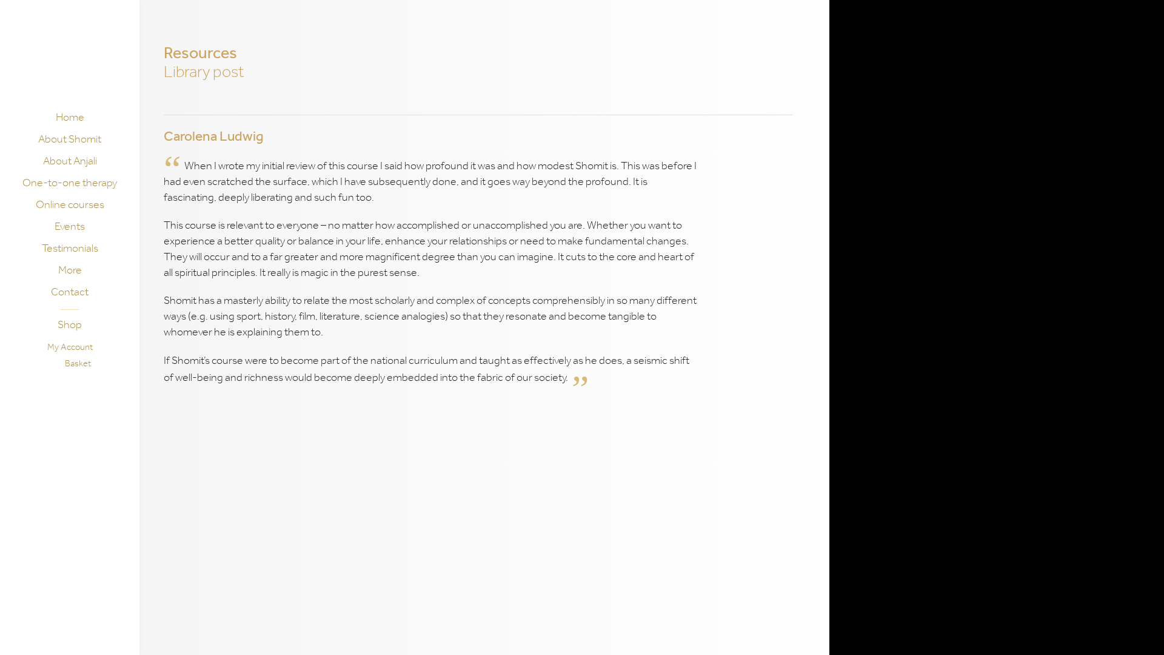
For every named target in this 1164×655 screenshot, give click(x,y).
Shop (70, 324)
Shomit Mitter (68, 58)
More (70, 270)
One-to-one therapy (69, 182)
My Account (70, 346)
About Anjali (70, 160)
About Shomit (69, 139)
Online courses (70, 204)
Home (70, 117)
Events (70, 226)
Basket (78, 363)
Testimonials (70, 248)
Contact (70, 291)
